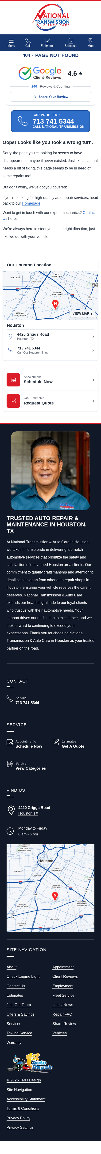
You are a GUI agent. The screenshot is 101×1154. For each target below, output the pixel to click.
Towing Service (19, 1033)
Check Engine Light (23, 976)
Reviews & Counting (50, 86)
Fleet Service (63, 995)
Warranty (14, 1042)
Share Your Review (53, 97)
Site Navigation (19, 1090)
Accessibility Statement (26, 1099)
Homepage (31, 203)
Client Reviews (65, 976)
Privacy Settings (20, 1127)
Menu (11, 46)
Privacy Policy (18, 1118)
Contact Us (16, 986)
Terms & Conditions (23, 1108)
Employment (62, 986)
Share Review (64, 1024)
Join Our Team (19, 1005)
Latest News (62, 1005)
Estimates (47, 46)
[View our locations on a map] (50, 888)
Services (14, 1024)
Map (90, 46)
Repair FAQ (62, 1014)
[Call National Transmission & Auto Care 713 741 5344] (27, 701)
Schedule (71, 46)
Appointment (63, 967)
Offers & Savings (21, 1014)
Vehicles (59, 1033)
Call (28, 46)
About (11, 967)
